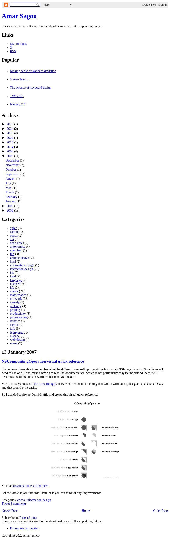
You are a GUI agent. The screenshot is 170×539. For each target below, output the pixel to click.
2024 (10, 128)
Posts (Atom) (28, 517)
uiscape (15, 336)
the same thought (45, 384)
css (12, 239)
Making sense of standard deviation (33, 71)
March (10, 192)
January (11, 201)
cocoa (14, 235)
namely (14, 302)
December (13, 160)
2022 (10, 137)
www (13, 343)
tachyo (14, 324)
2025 (10, 124)
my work (16, 298)
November (13, 165)
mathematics (18, 295)
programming (19, 317)
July (9, 183)
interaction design (21, 269)
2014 (10, 147)
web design (17, 339)
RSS (13, 51)
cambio (14, 231)
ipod (13, 276)
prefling (15, 310)
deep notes (17, 243)
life (12, 287)
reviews (15, 321)
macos (14, 291)
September (13, 174)
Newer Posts (10, 510)
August (11, 178)
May (9, 187)
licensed (15, 284)
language (16, 280)
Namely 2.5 (17, 104)
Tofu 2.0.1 (17, 96)
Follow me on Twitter (24, 528)
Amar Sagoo (19, 16)
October (11, 169)
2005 (10, 210)
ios (12, 272)
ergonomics (17, 246)
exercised (16, 250)
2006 (10, 206)
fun (12, 254)
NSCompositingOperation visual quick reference (43, 361)
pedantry (15, 306)
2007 (10, 156)
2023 (10, 133)
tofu (12, 328)
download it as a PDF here (30, 486)
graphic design (19, 257)
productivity (18, 313)
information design (22, 265)
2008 (10, 151)
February (12, 197)
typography (17, 332)
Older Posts (160, 510)
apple (13, 228)
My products (18, 43)
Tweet (6, 503)
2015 (10, 142)
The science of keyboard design (30, 87)
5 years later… (19, 79)
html (13, 261)
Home (86, 510)
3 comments (18, 503)
